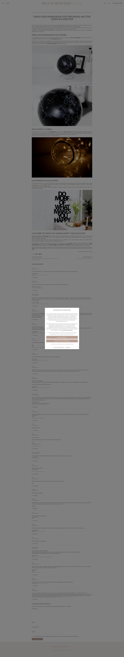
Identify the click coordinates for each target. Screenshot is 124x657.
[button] (62, 337)
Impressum (67, 347)
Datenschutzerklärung (68, 330)
